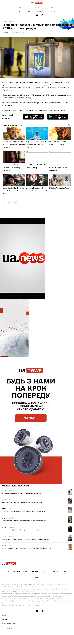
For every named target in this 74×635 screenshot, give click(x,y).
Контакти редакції (7, 628)
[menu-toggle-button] (2, 3)
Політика (34, 572)
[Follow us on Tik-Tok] (32, 15)
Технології (54, 572)
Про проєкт (5, 615)
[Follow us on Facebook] (37, 15)
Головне (4, 21)
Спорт (64, 572)
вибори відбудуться (35, 103)
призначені (53, 110)
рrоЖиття (37, 577)
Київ (25, 572)
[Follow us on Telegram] (42, 15)
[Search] (72, 3)
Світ (8, 572)
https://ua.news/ (25, 584)
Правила (4, 619)
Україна (11, 21)
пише (35, 87)
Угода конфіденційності (9, 624)
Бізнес (44, 572)
